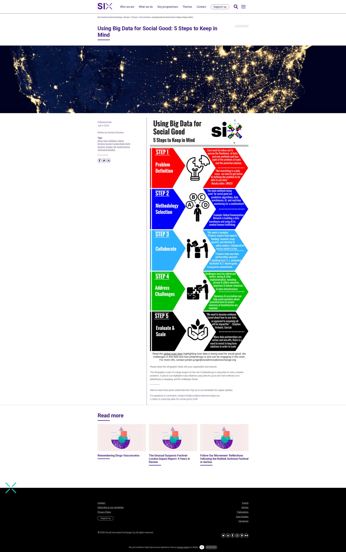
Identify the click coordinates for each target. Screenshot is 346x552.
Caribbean (112, 141)
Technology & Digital (106, 150)
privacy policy (183, 547)
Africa (100, 141)
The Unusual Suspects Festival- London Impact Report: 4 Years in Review (169, 459)
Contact (101, 503)
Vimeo (242, 535)
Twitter (104, 161)
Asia (105, 141)
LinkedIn (228, 535)
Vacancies (243, 521)
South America (123, 147)
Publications (242, 512)
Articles (244, 507)
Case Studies (242, 516)
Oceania (109, 147)
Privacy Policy (104, 512)
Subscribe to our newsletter (111, 507)
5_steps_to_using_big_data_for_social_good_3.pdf (173, 399)
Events (245, 503)
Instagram (237, 535)
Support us (105, 518)
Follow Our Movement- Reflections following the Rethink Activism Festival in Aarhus (224, 459)
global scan (167, 375)
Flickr (246, 535)
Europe (109, 144)
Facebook (100, 161)
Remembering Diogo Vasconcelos (118, 455)
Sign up (193, 390)
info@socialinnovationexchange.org (202, 395)
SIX (114, 147)
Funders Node (118, 144)
